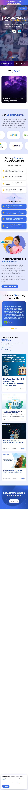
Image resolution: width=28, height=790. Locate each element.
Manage (18, 782)
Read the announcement (14, 3)
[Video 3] (18, 57)
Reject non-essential (8, 782)
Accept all (6, 786)
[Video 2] (14, 57)
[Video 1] (10, 57)
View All (6, 349)
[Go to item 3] (16, 328)
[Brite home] (6, 8)
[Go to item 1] (11, 328)
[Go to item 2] (14, 328)
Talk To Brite (14, 501)
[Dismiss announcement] (26, 2)
